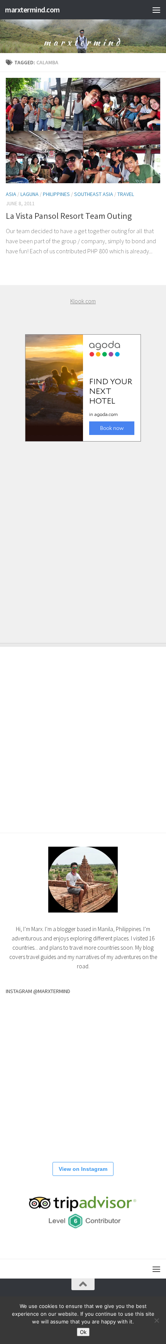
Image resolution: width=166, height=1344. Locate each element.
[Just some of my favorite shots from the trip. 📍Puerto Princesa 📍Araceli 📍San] (30, 1127)
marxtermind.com (32, 9)
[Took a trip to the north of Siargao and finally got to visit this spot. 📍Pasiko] (82, 1022)
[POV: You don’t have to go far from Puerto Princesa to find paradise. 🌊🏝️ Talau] (135, 1127)
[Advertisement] (83, 534)
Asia (11, 194)
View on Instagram (83, 1169)
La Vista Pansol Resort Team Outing (69, 215)
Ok (83, 1332)
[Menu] (156, 9)
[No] (156, 1320)
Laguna (29, 194)
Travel (125, 194)
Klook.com (83, 301)
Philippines (56, 194)
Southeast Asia (93, 194)
